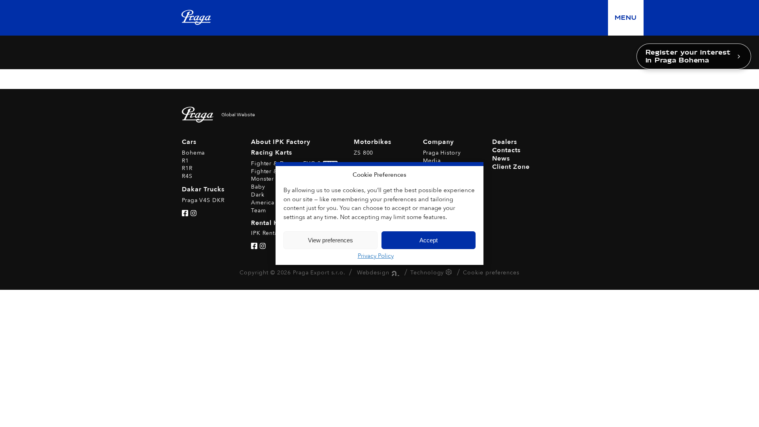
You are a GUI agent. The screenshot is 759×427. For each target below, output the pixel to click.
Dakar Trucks (203, 189)
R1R (187, 168)
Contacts (506, 150)
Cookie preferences (491, 272)
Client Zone (511, 166)
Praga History (442, 153)
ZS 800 (363, 153)
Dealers (504, 142)
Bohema (193, 153)
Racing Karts (271, 152)
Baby (258, 187)
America (262, 202)
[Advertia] (394, 272)
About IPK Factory (280, 142)
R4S (187, 176)
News (501, 158)
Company (438, 142)
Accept (428, 240)
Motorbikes (372, 142)
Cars (189, 142)
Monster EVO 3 (272, 179)
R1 (185, 160)
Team (258, 210)
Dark (257, 194)
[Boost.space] (449, 273)
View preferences (330, 240)
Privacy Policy (376, 256)
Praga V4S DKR (203, 200)
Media (431, 160)
